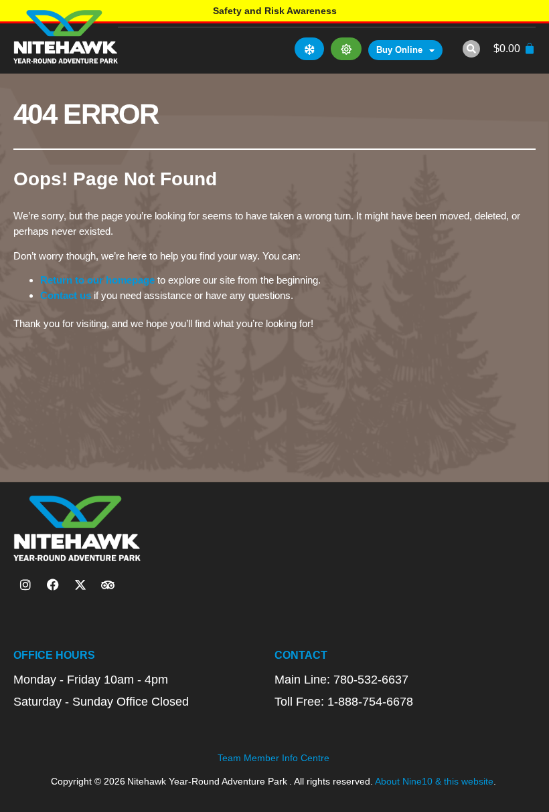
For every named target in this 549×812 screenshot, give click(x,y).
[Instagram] (25, 585)
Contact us (65, 295)
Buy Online (399, 50)
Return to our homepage (97, 280)
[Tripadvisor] (108, 585)
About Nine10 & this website (434, 781)
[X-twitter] (80, 585)
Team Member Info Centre (273, 757)
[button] (471, 49)
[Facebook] (53, 585)
